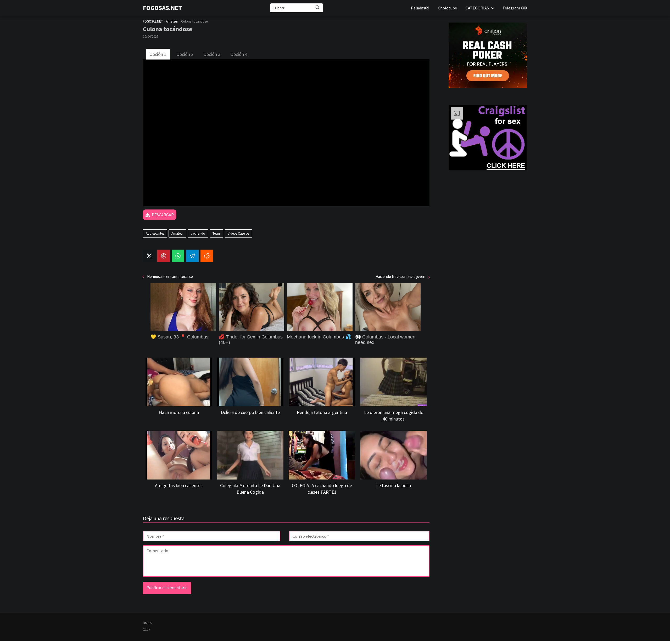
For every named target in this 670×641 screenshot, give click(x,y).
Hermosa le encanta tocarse (170, 276)
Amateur (177, 233)
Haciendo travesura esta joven (400, 276)
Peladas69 (420, 7)
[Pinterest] (163, 256)
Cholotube (447, 7)
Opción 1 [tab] (157, 54)
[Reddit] (206, 256)
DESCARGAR (163, 214)
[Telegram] (192, 256)
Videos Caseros (238, 233)
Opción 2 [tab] (184, 54)
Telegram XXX (514, 7)
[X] (149, 256)
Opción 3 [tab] (211, 54)
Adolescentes (155, 233)
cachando (198, 233)
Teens (216, 233)
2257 (146, 629)
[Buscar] (317, 7)
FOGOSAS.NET (162, 8)
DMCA (147, 623)
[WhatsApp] (178, 256)
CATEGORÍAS (477, 7)
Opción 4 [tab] (238, 54)
